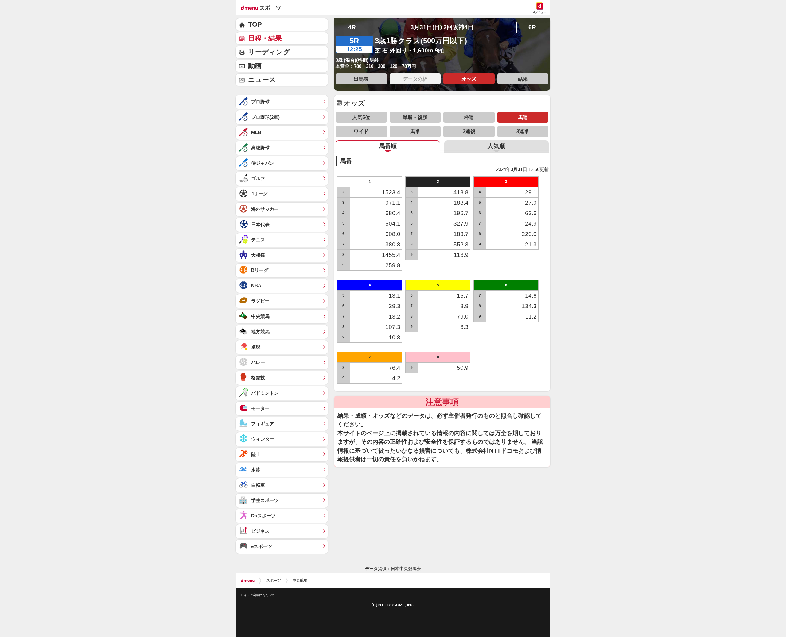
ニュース (262, 79)
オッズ (468, 79)
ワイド (361, 131)
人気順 (496, 146)
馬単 (415, 131)
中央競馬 (300, 580)
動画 (255, 66)
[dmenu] (247, 580)
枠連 (469, 117)
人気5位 (361, 117)
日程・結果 (265, 38)
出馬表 (361, 79)
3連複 (469, 131)
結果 (523, 79)
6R (532, 27)
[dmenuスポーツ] (263, 7)
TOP (255, 24)
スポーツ (273, 580)
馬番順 (388, 146)
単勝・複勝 (415, 117)
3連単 (522, 131)
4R (352, 27)
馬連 (523, 117)
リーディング (269, 52)
